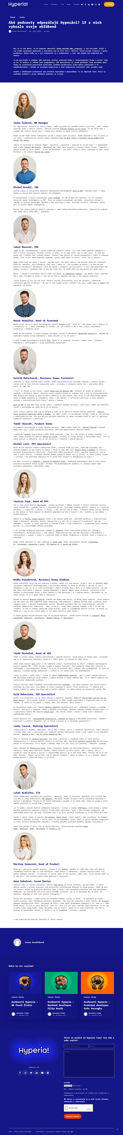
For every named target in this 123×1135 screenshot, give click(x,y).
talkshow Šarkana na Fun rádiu (73, 129)
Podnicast (28, 618)
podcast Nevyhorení (32, 147)
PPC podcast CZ (53, 544)
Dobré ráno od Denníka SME (61, 391)
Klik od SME (78, 191)
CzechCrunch (39, 618)
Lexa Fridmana (54, 198)
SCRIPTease (82, 808)
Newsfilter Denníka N (87, 333)
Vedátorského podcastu (67, 675)
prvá (94, 283)
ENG (72, 1131)
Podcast (15, 997)
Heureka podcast (53, 618)
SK (68, 1131)
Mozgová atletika (37, 599)
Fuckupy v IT (64, 324)
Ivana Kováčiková (19, 31)
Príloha (67, 1082)
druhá (102, 283)
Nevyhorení (41, 505)
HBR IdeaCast (47, 799)
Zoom (15, 262)
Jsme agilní (58, 885)
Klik (16, 251)
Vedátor (65, 869)
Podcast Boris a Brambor (85, 450)
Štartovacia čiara (37, 748)
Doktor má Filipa (50, 436)
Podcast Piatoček (89, 427)
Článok (12, 17)
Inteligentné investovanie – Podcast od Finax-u (54, 719)
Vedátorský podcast (74, 274)
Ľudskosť (27, 434)
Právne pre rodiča (42, 152)
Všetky (22, 17)
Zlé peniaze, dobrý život (56, 817)
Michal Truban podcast (34, 519)
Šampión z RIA (28, 734)
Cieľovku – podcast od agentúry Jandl (49, 461)
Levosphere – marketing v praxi (31, 544)
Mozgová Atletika (52, 707)
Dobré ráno (57, 542)
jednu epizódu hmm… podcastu (69, 48)
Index (32, 829)
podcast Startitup (39, 739)
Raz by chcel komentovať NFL (49, 734)
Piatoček (66, 685)
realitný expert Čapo (87, 741)
